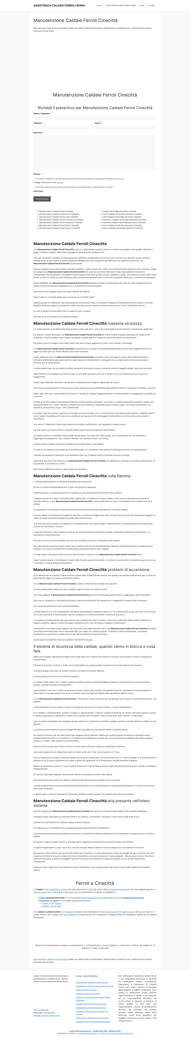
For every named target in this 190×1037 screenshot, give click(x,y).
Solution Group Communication (112, 1033)
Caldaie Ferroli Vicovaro (86, 990)
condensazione (111, 912)
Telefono (38, 123)
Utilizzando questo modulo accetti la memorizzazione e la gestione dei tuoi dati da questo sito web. (75, 187)
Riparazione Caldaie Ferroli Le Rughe (92, 1018)
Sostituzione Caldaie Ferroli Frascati (92, 982)
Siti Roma (129, 1033)
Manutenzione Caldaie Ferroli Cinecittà (50, 959)
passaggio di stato (95, 898)
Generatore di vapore (48, 901)
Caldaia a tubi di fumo (51, 906)
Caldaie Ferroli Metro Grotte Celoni (91, 1004)
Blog (142, 5)
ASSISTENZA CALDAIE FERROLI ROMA (59, 5)
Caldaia (42, 898)
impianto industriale (42, 892)
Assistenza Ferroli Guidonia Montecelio (93, 1022)
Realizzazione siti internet (88, 1033)
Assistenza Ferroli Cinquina (88, 994)
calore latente (69, 914)
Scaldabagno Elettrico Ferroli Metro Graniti (94, 986)
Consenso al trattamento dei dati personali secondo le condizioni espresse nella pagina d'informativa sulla (80, 179)
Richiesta (38, 133)
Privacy (37, 174)
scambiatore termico (58, 889)
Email (98, 123)
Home (99, 5)
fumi (141, 912)
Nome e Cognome (42, 113)
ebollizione (77, 901)
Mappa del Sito (115, 1031)
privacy (121, 179)
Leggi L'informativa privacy (80, 1031)
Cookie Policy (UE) (100, 1031)
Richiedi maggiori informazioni (46, 1015)
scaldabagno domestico (133, 898)
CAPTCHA (38, 191)
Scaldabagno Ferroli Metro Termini (91, 1008)
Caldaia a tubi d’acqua (52, 903)
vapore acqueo (128, 912)
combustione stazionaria (119, 889)
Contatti (151, 5)
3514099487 (43, 1010)
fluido (90, 889)
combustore (69, 892)
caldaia (70, 912)
